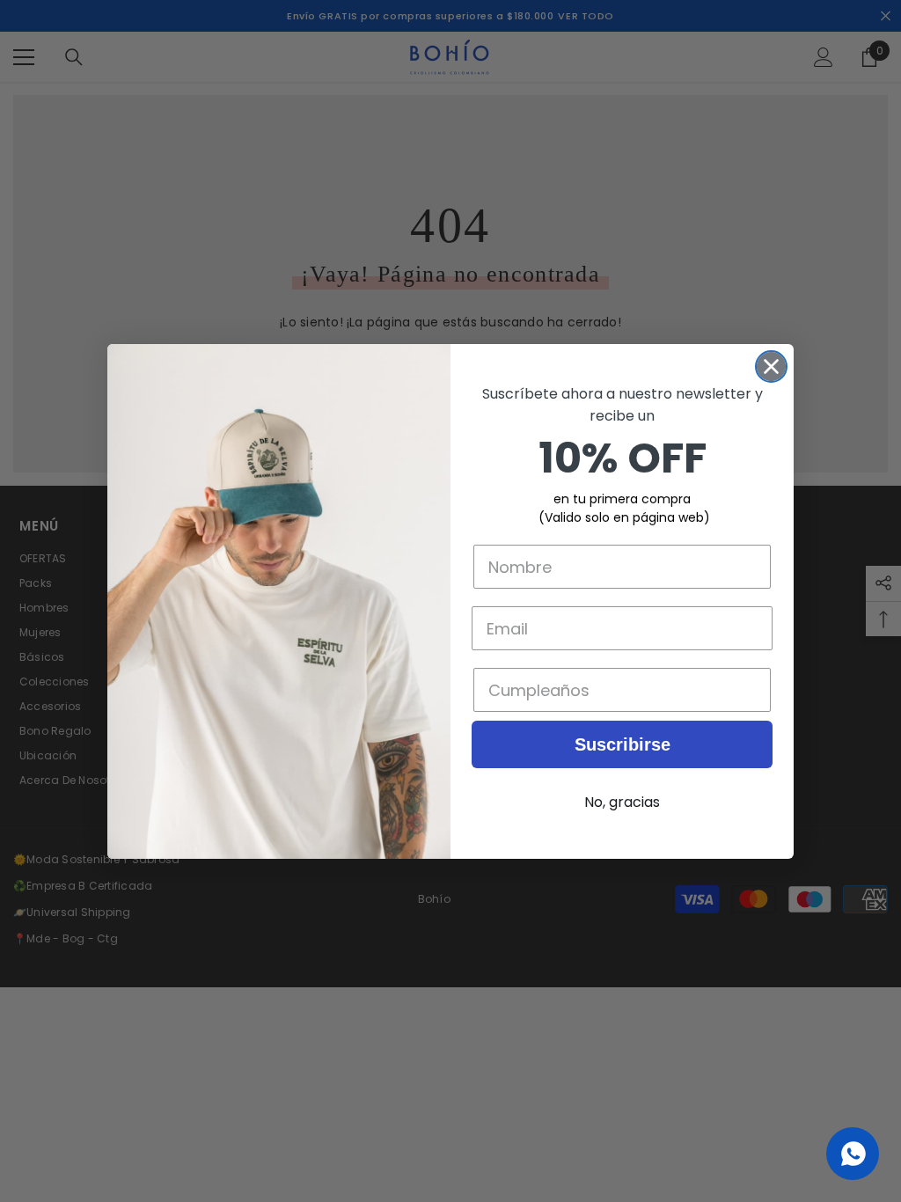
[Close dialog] (771, 366)
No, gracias (622, 802)
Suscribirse (622, 744)
